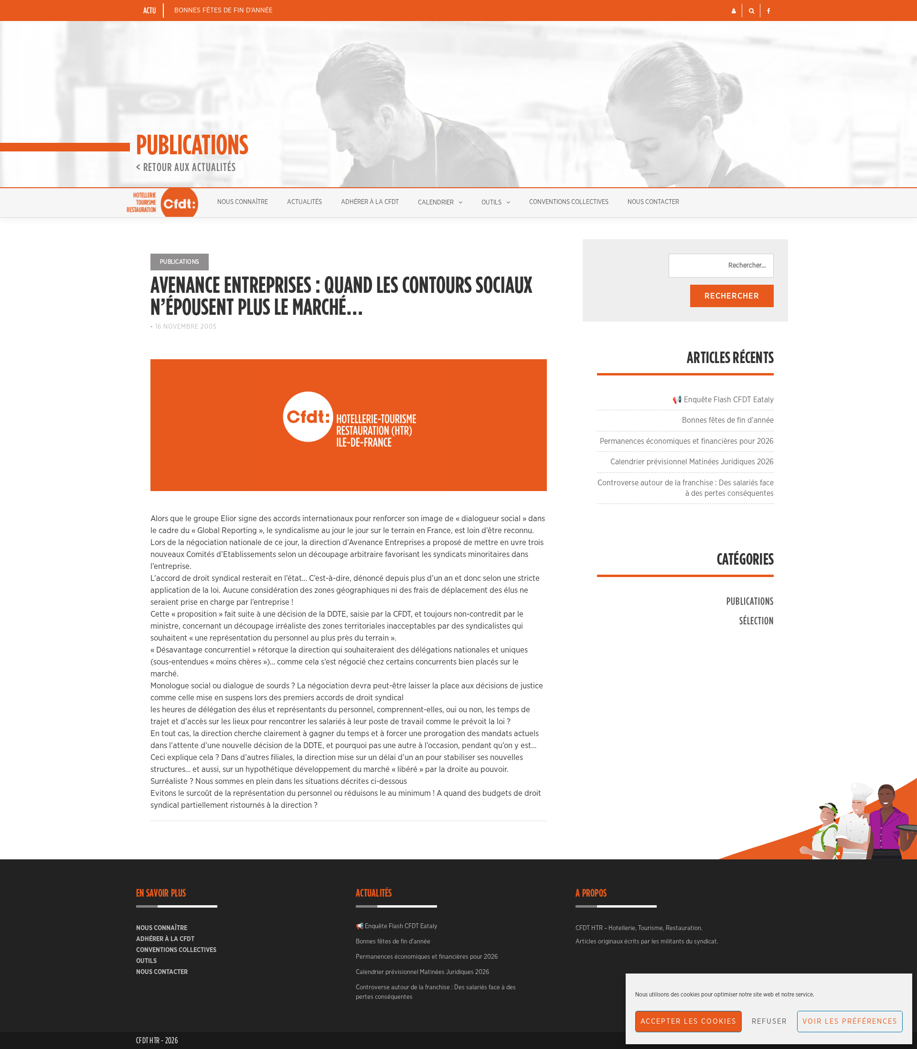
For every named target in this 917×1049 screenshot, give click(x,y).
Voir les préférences (849, 1021)
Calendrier (436, 203)
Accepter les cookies (688, 1021)
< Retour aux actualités (186, 167)
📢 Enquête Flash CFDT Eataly (723, 400)
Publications (179, 262)
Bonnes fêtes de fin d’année (223, 10)
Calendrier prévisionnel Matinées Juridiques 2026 (692, 462)
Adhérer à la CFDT (370, 202)
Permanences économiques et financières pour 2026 (687, 441)
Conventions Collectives (568, 202)
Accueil (162, 202)
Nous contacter (653, 202)
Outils (491, 203)
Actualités (304, 202)
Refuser (769, 1021)
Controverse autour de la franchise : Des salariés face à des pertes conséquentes (436, 992)
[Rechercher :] (721, 266)
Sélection (756, 620)
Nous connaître (242, 202)
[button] (734, 11)
